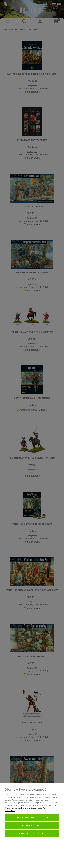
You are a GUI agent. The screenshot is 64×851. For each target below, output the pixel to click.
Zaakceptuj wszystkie (32, 833)
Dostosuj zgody (32, 825)
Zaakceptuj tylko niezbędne (32, 817)
